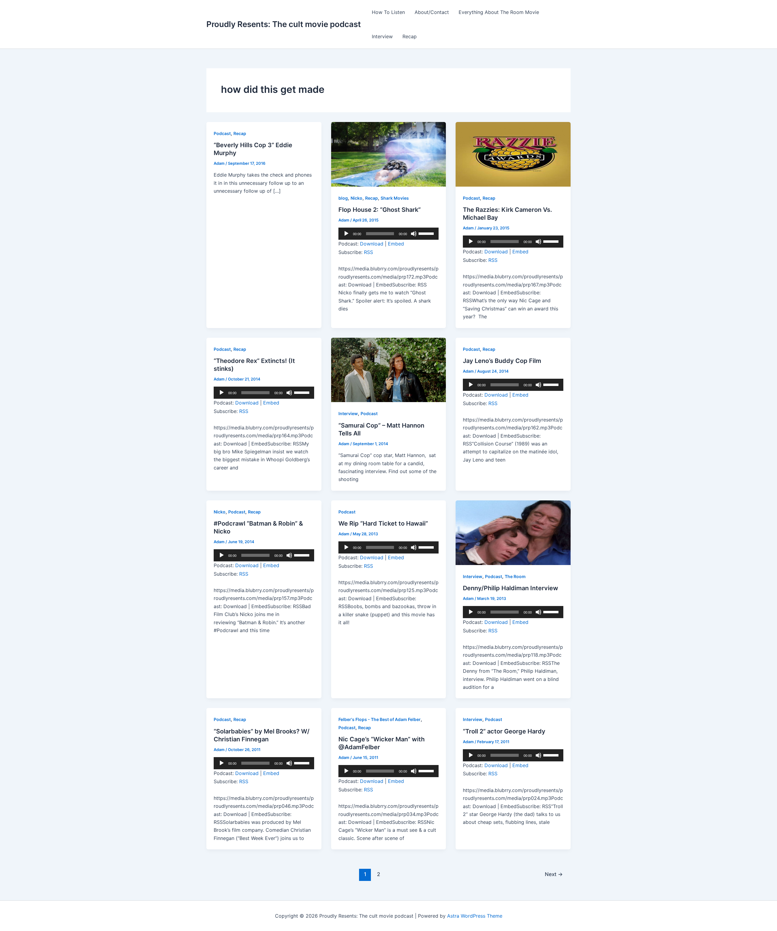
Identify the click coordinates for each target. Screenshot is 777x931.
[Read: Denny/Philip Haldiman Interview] (513, 532)
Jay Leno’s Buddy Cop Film (502, 360)
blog (343, 198)
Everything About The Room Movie (499, 12)
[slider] (427, 233)
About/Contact (432, 12)
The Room (515, 576)
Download (371, 244)
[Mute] (414, 234)
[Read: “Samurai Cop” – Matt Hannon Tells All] (388, 369)
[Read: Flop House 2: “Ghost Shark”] (388, 154)
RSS (368, 252)
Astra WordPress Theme (474, 916)
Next (554, 874)
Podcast (222, 133)
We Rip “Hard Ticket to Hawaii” (383, 523)
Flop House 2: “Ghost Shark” (379, 209)
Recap (409, 36)
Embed (396, 244)
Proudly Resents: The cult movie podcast (283, 24)
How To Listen (388, 12)
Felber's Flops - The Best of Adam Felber (379, 719)
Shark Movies (395, 198)
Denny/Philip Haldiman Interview (510, 588)
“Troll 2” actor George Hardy (504, 731)
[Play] (346, 234)
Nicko (356, 198)
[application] (388, 234)
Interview (382, 36)
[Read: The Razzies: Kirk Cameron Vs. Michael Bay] (513, 154)
